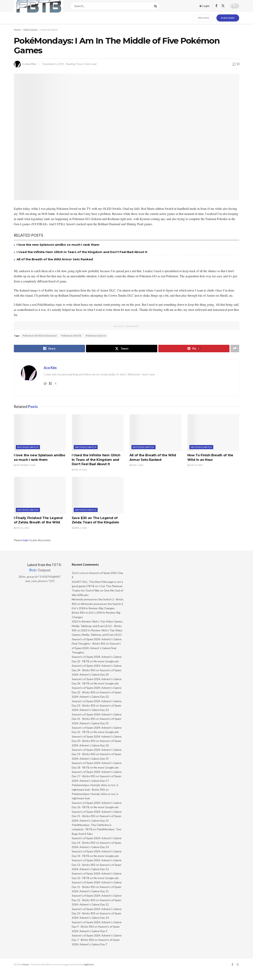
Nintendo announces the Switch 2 (102, 603)
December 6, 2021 (53, 64)
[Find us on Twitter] (223, 6)
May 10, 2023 (195, 465)
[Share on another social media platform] (234, 348)
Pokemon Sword (96, 335)
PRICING (203, 17)
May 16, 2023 (22, 528)
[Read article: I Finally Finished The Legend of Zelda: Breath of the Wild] (40, 495)
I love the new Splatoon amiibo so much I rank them (58, 244)
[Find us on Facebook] (216, 6)
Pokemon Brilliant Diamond (40, 335)
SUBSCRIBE (228, 17)
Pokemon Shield (71, 335)
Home (17, 29)
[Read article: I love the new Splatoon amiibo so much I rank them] (40, 432)
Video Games (30, 29)
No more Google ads (106, 661)
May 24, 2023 (80, 469)
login (26, 540)
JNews (25, 964)
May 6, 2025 (137, 465)
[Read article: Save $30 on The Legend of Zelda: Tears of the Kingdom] (98, 495)
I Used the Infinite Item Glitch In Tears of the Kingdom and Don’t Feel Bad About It (82, 252)
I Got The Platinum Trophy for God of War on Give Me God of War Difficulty (97, 590)
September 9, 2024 (25, 465)
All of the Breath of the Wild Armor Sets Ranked (55, 259)
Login (206, 5)
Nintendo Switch (49, 29)
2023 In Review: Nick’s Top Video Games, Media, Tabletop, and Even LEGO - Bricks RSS (97, 626)
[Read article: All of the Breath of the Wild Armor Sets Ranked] (155, 432)
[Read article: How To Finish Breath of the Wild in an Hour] (213, 432)
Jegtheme (88, 964)
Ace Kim (31, 64)
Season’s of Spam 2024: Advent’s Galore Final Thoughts (96, 648)
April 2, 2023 (80, 528)
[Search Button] (156, 6)
